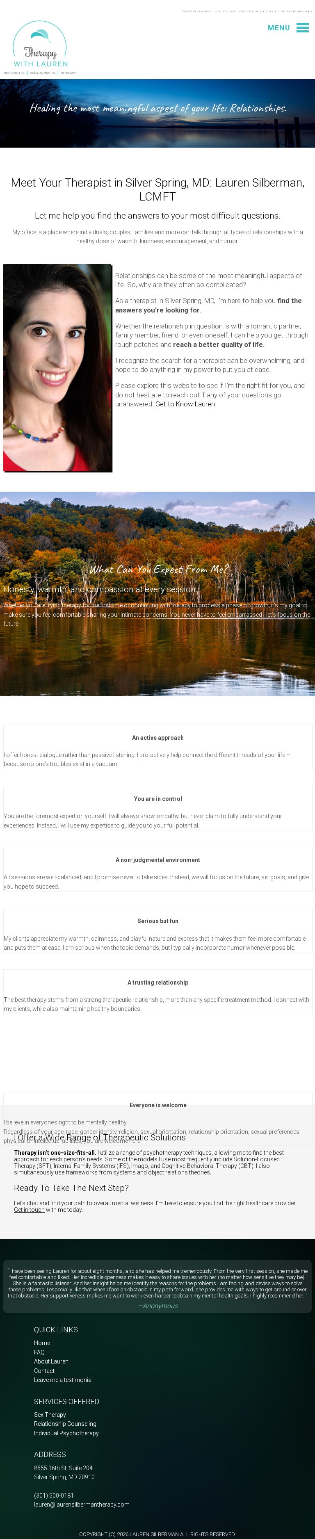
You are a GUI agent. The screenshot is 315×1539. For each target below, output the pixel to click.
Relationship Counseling (65, 1423)
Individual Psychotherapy (66, 1433)
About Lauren (51, 1361)
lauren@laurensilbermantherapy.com (82, 1504)
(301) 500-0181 (54, 1495)
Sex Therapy (50, 1414)
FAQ (39, 1352)
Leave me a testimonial (63, 1380)
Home (42, 1343)
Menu (279, 27)
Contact (44, 1371)
